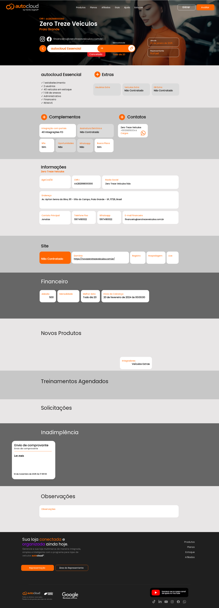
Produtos (189, 542)
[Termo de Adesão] (132, 48)
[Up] (42, 48)
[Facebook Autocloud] (178, 602)
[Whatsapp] (184, 602)
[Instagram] (172, 602)
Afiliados (190, 557)
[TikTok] (154, 602)
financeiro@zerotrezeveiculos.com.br (78, 39)
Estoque (190, 552)
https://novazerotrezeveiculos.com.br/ (94, 258)
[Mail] (42, 39)
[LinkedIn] (160, 602)
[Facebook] (49, 39)
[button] (81, 7)
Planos (191, 547)
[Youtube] (166, 602)
